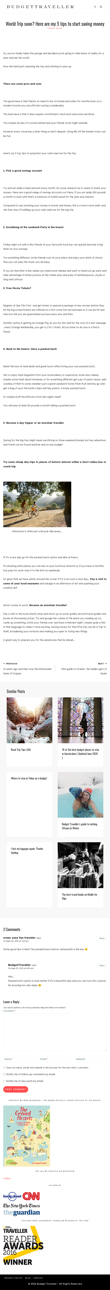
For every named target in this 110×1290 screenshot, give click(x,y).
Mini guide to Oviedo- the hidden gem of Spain (84, 668)
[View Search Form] (95, 7)
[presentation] (29, 720)
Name (8, 1059)
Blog (28, 1278)
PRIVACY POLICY (14, 1278)
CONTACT (39, 1278)
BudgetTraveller (19, 965)
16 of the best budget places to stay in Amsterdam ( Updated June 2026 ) (80, 754)
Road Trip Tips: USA (21, 750)
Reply (102, 938)
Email (44, 1059)
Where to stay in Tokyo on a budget (29, 778)
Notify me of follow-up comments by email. (30, 1074)
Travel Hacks (55, 28)
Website (80, 1059)
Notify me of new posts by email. (24, 1081)
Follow (7, 1178)
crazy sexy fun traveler (19, 937)
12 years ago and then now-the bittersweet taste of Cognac (27, 668)
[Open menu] (100, 7)
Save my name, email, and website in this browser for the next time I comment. (47, 1067)
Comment (9, 1010)
